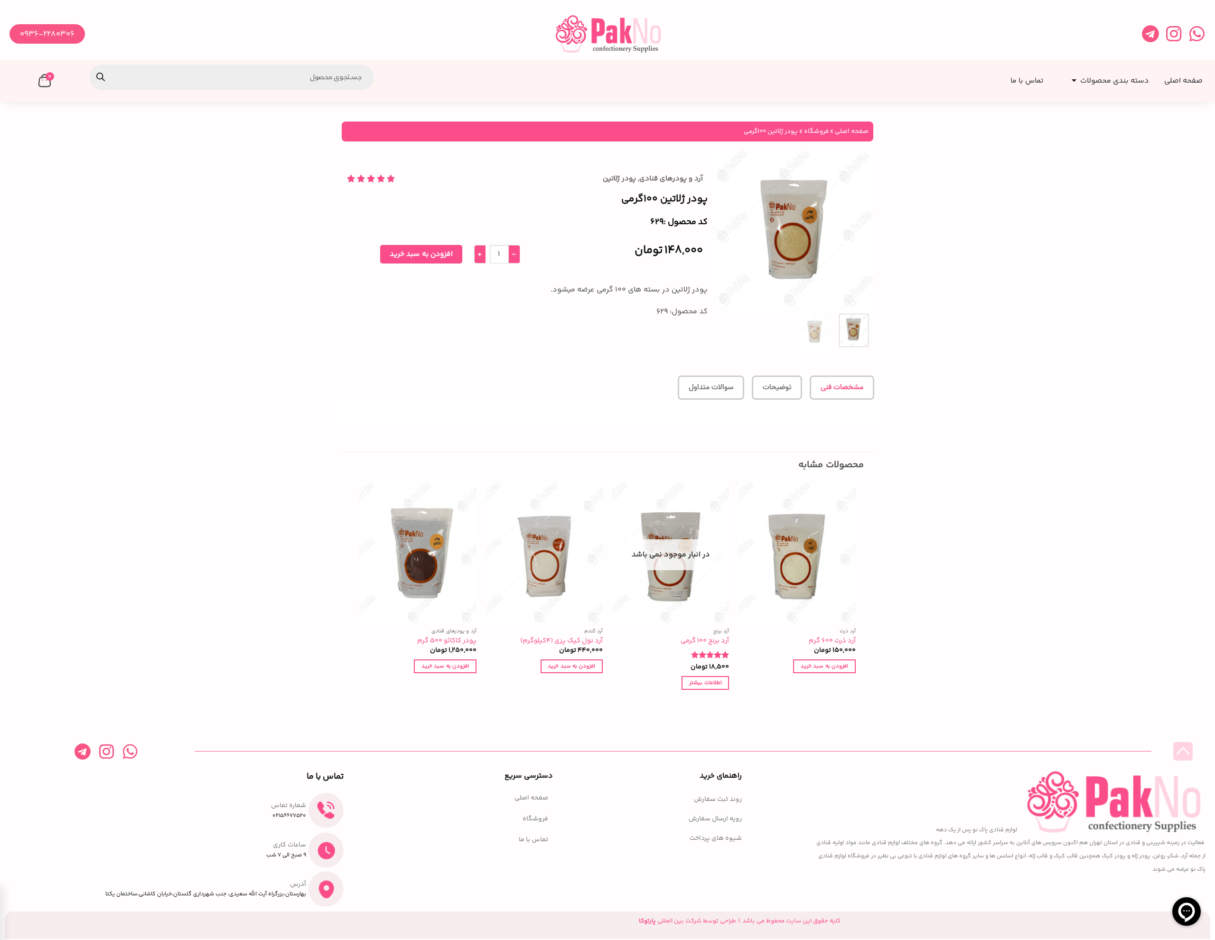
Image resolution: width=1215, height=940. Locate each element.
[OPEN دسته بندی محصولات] (1072, 77)
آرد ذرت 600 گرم (832, 641)
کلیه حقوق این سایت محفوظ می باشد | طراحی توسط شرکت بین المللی (740, 921)
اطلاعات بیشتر (705, 682)
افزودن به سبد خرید (421, 254)
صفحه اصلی (852, 131)
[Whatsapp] (1197, 34)
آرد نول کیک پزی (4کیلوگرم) (561, 641)
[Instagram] (1173, 34)
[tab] (842, 388)
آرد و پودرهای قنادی (671, 178)
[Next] (725, 228)
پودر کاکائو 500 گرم (447, 641)
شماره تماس (288, 805)
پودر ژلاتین (619, 178)
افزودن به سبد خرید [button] (824, 666)
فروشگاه (816, 131)
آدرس (298, 884)
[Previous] (858, 228)
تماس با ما (533, 840)
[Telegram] (1150, 34)
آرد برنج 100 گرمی (705, 641)
